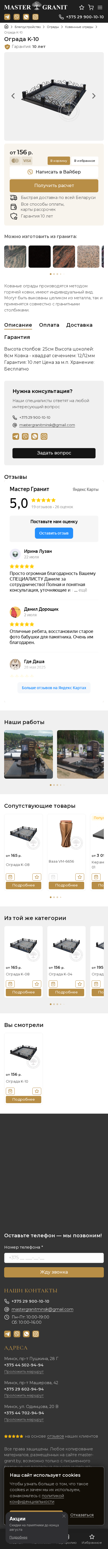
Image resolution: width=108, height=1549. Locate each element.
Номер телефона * (23, 1247)
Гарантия (17, 337)
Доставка (79, 325)
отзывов (55, 1436)
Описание (18, 325)
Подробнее (18, 1537)
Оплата (49, 325)
